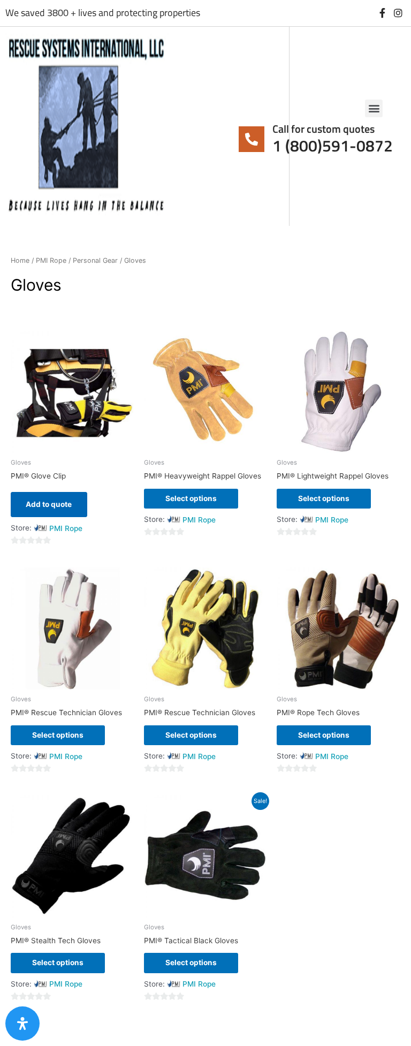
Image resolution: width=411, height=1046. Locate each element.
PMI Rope (51, 260)
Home (20, 260)
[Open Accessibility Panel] (22, 1023)
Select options (191, 498)
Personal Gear (95, 260)
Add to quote (49, 504)
